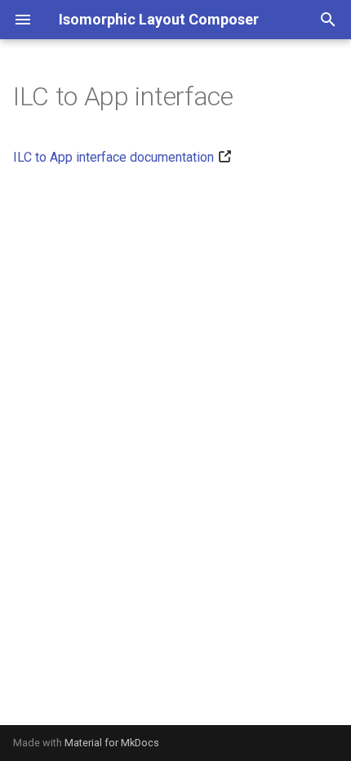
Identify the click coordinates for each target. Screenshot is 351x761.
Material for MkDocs (111, 743)
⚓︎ (253, 96)
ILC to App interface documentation (113, 157)
